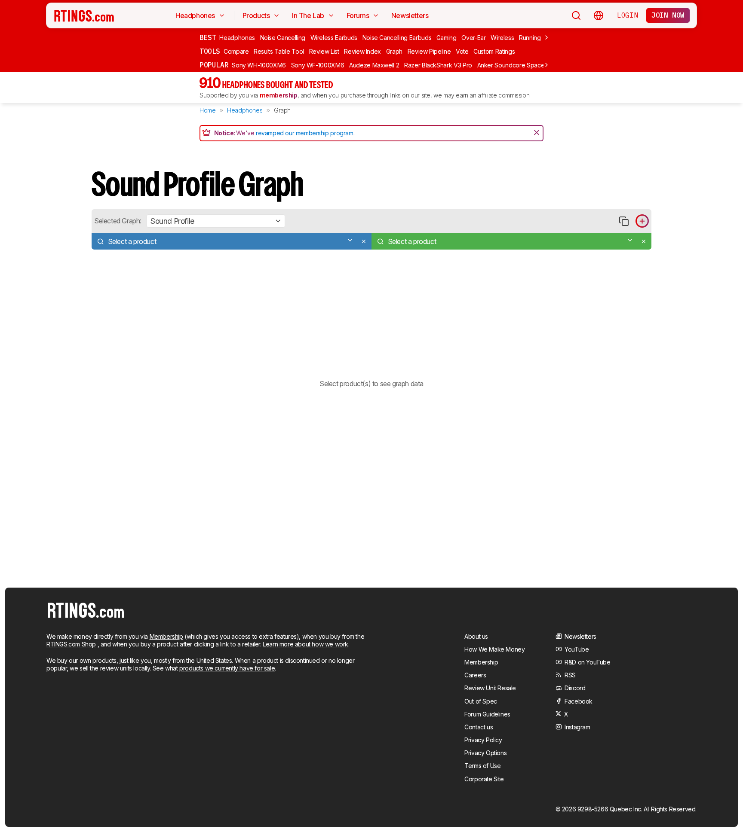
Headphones (237, 37)
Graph (394, 51)
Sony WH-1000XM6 (259, 65)
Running (530, 37)
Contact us (478, 727)
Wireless (502, 37)
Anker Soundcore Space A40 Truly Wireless (537, 65)
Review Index (362, 51)
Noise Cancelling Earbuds (397, 37)
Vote (462, 51)
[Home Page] (84, 15)
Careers (475, 675)
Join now (668, 15)
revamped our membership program (304, 133)
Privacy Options (485, 752)
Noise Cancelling (282, 37)
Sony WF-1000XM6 (317, 65)
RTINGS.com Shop (71, 644)
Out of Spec (480, 701)
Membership (166, 636)
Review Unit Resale (490, 688)
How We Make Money (494, 649)
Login (627, 15)
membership (279, 95)
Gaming (446, 37)
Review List (324, 51)
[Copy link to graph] (623, 221)
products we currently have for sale (227, 668)
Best (208, 37)
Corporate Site (484, 779)
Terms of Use (482, 765)
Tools (210, 51)
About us (476, 636)
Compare (236, 51)
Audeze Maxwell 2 (374, 65)
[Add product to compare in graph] (642, 221)
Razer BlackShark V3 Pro (438, 65)
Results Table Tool (279, 51)
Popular (214, 65)
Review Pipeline (429, 51)
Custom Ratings (494, 51)
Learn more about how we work (305, 644)
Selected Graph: (117, 220)
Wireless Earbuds (333, 37)
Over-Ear (473, 37)
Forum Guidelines (487, 714)
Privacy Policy (483, 740)
